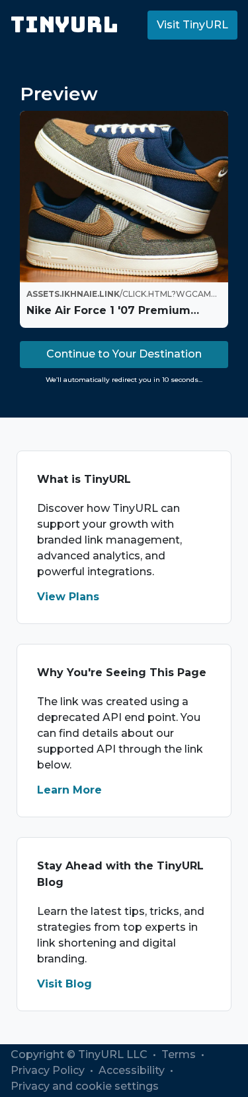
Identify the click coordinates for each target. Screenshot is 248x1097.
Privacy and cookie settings (85, 1086)
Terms (179, 1054)
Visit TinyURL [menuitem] (192, 24)
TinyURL (64, 25)
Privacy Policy (49, 1070)
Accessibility (133, 1070)
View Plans (68, 596)
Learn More (69, 790)
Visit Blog (64, 984)
